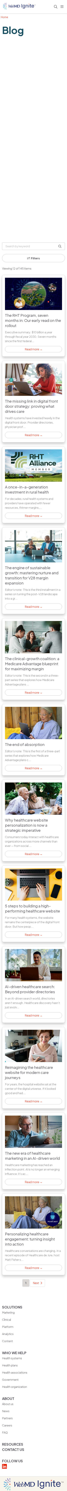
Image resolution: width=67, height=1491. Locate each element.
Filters (35, 258)
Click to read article (33, 315)
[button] (62, 6)
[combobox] (33, 246)
